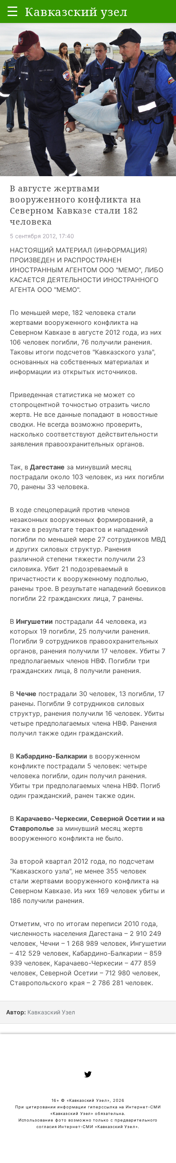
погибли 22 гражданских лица (59, 598)
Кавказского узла (123, 352)
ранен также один (103, 795)
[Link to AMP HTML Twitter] (88, 1075)
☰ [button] (12, 11)
